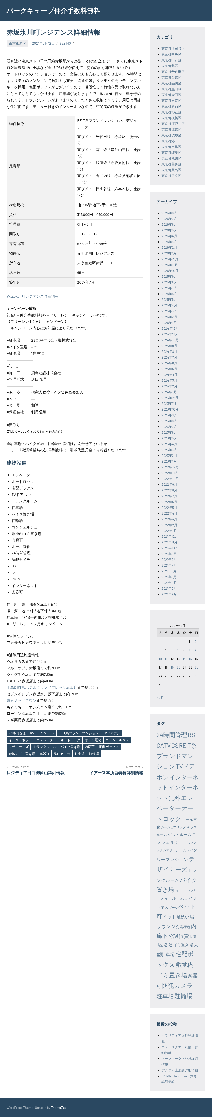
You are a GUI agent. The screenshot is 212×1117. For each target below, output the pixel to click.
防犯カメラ (62, 754)
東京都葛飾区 (171, 164)
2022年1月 (169, 530)
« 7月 (160, 697)
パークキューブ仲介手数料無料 (53, 10)
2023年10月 (169, 409)
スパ (190, 850)
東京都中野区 (171, 60)
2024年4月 (169, 374)
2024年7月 (169, 357)
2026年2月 (169, 247)
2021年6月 (169, 571)
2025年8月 (169, 282)
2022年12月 (170, 467)
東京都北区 (169, 66)
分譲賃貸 (178, 936)
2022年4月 (169, 513)
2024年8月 (169, 351)
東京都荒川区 (171, 158)
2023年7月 (169, 426)
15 (190, 659)
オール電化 (93, 740)
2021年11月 (169, 542)
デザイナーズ (19, 747)
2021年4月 (169, 583)
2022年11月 (169, 473)
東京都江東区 (171, 129)
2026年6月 (169, 224)
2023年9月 (169, 415)
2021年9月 (169, 554)
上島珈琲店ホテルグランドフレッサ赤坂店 (42, 687)
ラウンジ (166, 926)
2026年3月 (169, 242)
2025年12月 (169, 259)
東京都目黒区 (171, 147)
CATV (42, 733)
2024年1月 (169, 392)
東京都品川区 (171, 83)
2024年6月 (169, 363)
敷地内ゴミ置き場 (22, 754)
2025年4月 (169, 305)
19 (172, 667)
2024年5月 (169, 369)
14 (184, 659)
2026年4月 (169, 236)
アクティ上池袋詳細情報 (179, 1070)
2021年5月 (169, 577)
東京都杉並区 (171, 112)
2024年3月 (169, 380)
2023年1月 (169, 461)
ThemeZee (59, 1107)
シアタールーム (174, 850)
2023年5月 (169, 438)
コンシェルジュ (117, 740)
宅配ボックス (109, 747)
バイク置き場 (70, 747)
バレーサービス (183, 891)
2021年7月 (169, 565)
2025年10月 (169, 270)
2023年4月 (169, 444)
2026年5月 (169, 230)
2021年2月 (169, 594)
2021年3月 (169, 588)
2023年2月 (169, 455)
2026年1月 (169, 253)
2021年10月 (169, 548)
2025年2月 (169, 317)
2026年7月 (169, 218)
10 (160, 659)
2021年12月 (169, 536)
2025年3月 (169, 311)
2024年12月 (170, 328)
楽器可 (44, 754)
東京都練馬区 (171, 152)
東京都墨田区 (171, 89)
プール (173, 907)
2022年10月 (170, 478)
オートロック (70, 740)
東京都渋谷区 (171, 135)
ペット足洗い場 (178, 916)
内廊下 (90, 747)
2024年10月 (170, 340)
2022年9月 (169, 484)
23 (196, 667)
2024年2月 (169, 386)
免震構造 (183, 927)
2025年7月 (169, 288)
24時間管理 (17, 733)
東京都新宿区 (171, 106)
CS (52, 733)
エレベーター (46, 740)
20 (179, 667)
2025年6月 (169, 294)
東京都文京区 (171, 100)
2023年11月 (169, 403)
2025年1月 (169, 322)
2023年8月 (169, 421)
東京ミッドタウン (21, 700)
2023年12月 (169, 398)
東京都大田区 (171, 95)
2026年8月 (169, 213)
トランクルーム (44, 747)
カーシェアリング (173, 827)
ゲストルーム (179, 834)
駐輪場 (94, 754)
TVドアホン (111, 733)
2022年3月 (169, 519)
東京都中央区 (171, 54)
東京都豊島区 (171, 170)
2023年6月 (169, 432)
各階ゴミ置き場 (178, 944)
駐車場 (80, 754)
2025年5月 (169, 299)
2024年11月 (169, 334)
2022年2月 (169, 525)
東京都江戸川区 (173, 123)
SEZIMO (65, 43)
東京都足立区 (171, 175)
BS (32, 733)
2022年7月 (169, 496)
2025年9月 (169, 276)
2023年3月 (169, 450)
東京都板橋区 (171, 118)
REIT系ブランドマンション (79, 733)
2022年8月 (169, 490)
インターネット (20, 740)
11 (166, 659)
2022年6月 (169, 502)
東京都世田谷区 (173, 48)
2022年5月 (169, 507)
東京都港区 (17, 43)
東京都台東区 (171, 77)
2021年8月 (169, 559)
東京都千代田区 (173, 71)
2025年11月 (169, 265)
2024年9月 (169, 346)
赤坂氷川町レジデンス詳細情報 (33, 296)
